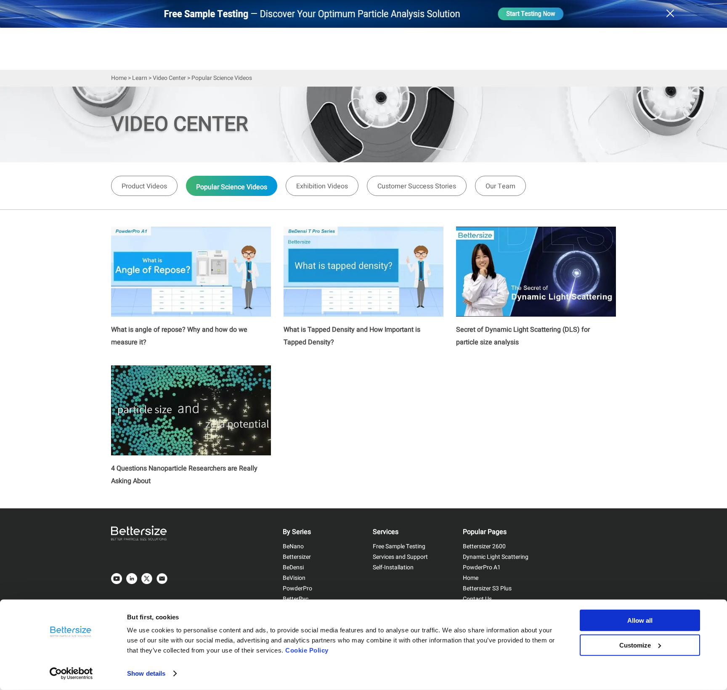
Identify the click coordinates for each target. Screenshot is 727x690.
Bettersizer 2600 (484, 546)
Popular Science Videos (231, 187)
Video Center (169, 78)
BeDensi (293, 567)
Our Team (500, 186)
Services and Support (400, 557)
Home (119, 78)
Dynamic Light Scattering (495, 557)
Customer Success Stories (416, 186)
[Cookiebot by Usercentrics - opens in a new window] (71, 673)
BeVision (294, 578)
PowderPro (297, 588)
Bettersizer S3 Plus (487, 588)
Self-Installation (393, 567)
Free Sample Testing (399, 546)
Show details (146, 673)
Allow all (640, 620)
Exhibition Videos (322, 186)
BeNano (293, 546)
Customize (635, 644)
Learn (139, 78)
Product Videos (144, 186)
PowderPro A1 (482, 567)
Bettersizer (297, 557)
